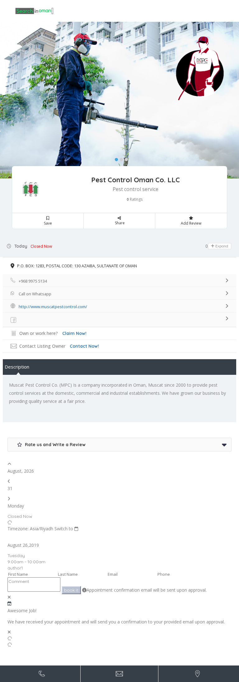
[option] (119, 100)
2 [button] (119, 158)
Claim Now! (74, 333)
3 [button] (124, 158)
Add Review (191, 223)
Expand (221, 246)
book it (71, 590)
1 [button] (114, 158)
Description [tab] (17, 367)
